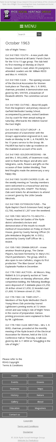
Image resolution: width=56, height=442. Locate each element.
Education (15, 408)
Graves (40, 382)
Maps (40, 388)
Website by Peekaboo (28, 440)
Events (14, 382)
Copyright (28, 420)
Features (14, 388)
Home (14, 375)
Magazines (40, 408)
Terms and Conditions (28, 426)
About (40, 401)
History (15, 395)
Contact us (14, 414)
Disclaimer (28, 432)
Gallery (14, 401)
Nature (40, 395)
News (40, 375)
